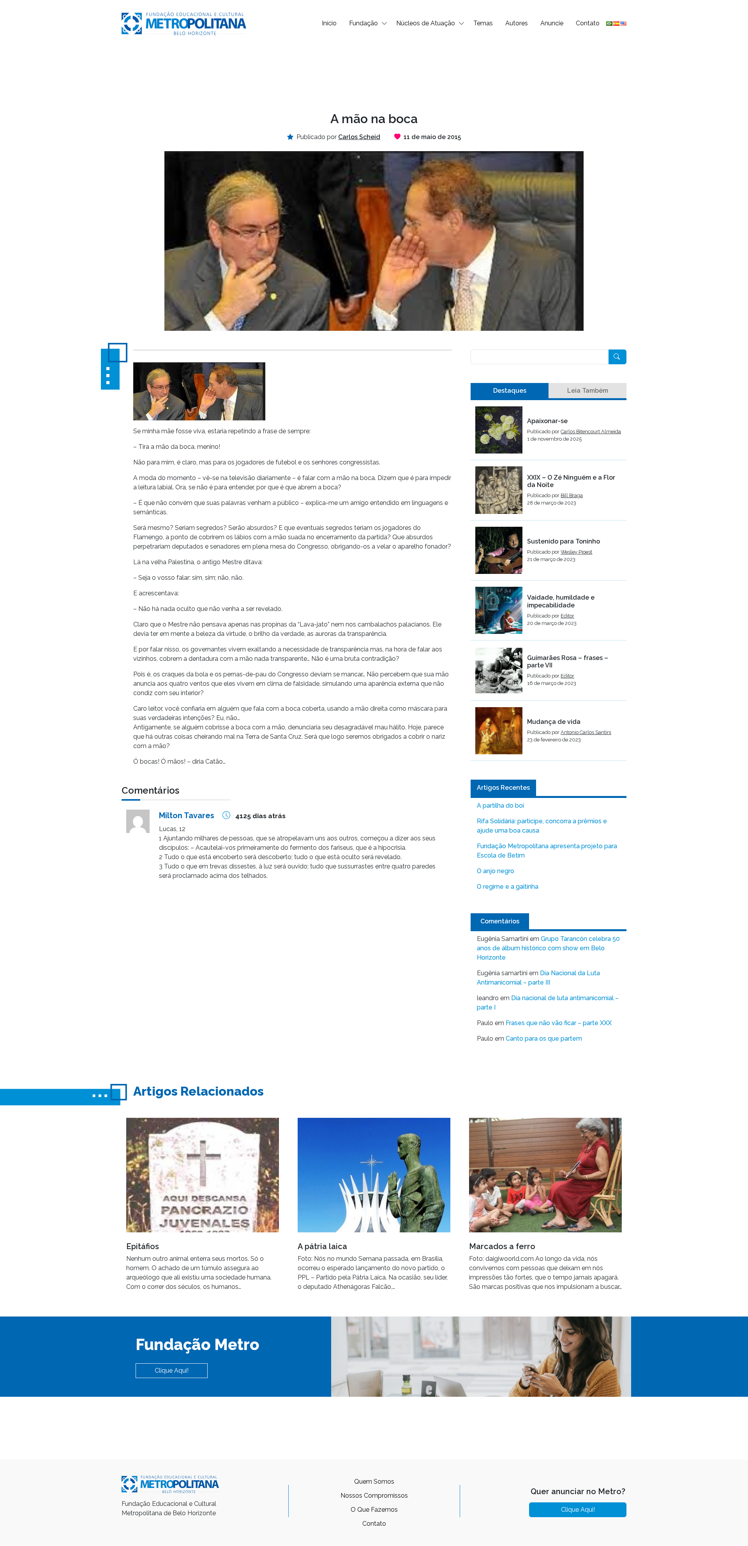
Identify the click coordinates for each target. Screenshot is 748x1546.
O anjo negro (495, 871)
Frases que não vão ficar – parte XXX (559, 1023)
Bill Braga (572, 495)
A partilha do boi (500, 805)
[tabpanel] (548, 583)
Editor (567, 616)
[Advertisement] (374, 72)
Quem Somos (374, 1481)
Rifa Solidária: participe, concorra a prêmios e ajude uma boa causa (542, 825)
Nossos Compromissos (374, 1495)
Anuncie (551, 23)
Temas (483, 23)
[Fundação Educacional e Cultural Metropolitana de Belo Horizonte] (184, 22)
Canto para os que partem (544, 1038)
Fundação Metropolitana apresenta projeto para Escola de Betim (547, 850)
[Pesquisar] (617, 356)
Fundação (363, 23)
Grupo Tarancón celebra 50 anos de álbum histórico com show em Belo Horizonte (548, 948)
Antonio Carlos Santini (586, 732)
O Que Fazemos (374, 1509)
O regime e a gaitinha (507, 886)
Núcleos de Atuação (425, 23)
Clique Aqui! (172, 1370)
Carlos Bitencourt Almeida (591, 431)
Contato (588, 23)
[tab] (510, 391)
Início (329, 23)
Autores (516, 23)
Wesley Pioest (576, 552)
